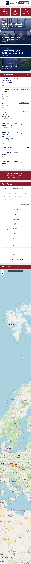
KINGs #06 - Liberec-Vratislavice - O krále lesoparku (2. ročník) (7, 136)
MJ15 (4, 199)
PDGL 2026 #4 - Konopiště (7, 153)
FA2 (4, 196)
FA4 (26, 196)
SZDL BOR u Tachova (6, 103)
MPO (4, 193)
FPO (10, 193)
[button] (13, 465)
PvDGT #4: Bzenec (5, 162)
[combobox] (15, 189)
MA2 (26, 193)
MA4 (20, 196)
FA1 (21, 193)
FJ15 (10, 199)
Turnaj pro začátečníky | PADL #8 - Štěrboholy (6, 113)
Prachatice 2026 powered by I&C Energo (7, 80)
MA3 (10, 196)
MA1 (16, 193)
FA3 (15, 196)
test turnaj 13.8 (7, 147)
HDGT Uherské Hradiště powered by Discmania (7, 92)
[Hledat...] (14, 2)
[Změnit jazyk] (17, 2)
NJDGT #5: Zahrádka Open (7, 124)
